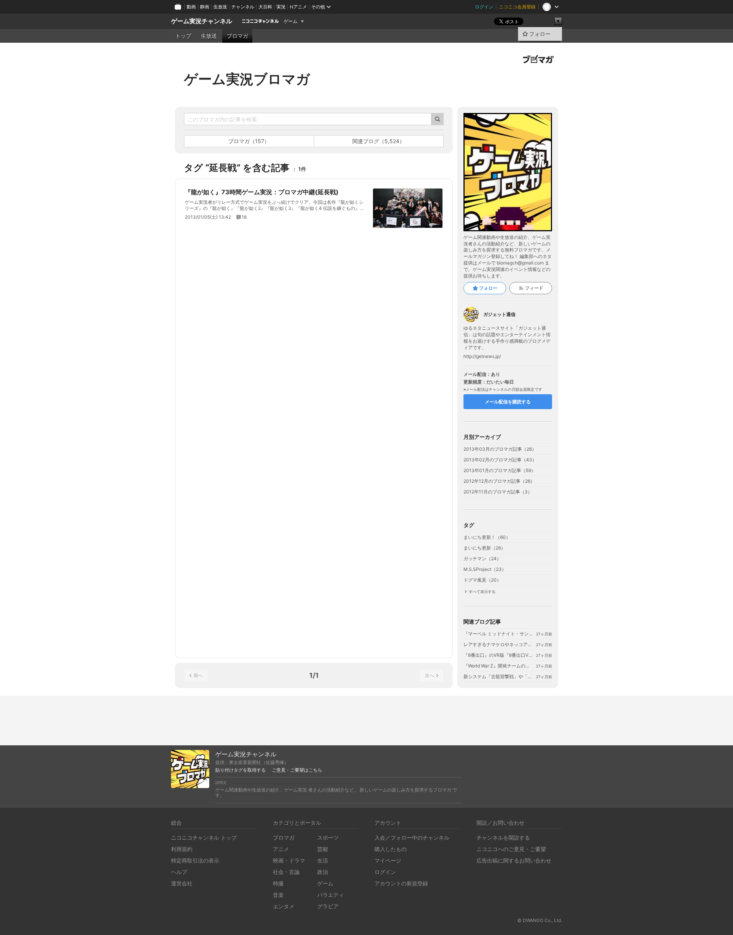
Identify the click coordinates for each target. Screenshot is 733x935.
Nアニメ (298, 7)
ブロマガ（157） (249, 141)
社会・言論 (286, 872)
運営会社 (181, 883)
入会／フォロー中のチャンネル (412, 837)
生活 (322, 860)
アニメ (281, 849)
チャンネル (242, 7)
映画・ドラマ (289, 860)
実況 (281, 7)
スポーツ (328, 837)
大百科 (265, 7)
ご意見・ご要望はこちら (297, 770)
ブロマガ (237, 36)
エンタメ (283, 906)
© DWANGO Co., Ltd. (539, 920)
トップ (183, 36)
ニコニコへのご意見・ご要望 (511, 849)
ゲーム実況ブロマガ (247, 79)
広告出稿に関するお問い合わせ (513, 860)
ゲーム (290, 21)
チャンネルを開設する (503, 837)
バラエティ (330, 894)
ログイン (484, 7)
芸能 (322, 849)
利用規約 (181, 849)
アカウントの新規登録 (401, 883)
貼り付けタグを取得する (240, 770)
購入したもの (391, 849)
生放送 (220, 7)
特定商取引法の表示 (195, 860)
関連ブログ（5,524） (378, 141)
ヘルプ (179, 872)
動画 (191, 7)
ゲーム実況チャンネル (201, 21)
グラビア (328, 906)
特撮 (278, 883)
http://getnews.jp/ (482, 356)
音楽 (278, 894)
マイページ (388, 860)
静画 (204, 7)
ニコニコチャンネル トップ (204, 837)
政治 (322, 872)
